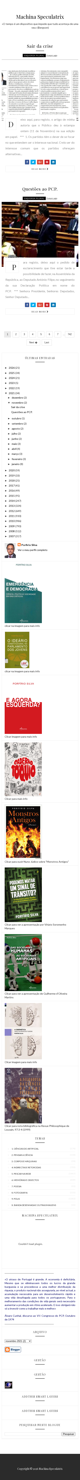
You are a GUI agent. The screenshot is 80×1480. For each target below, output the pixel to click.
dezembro (18, 397)
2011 (12, 516)
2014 (12, 500)
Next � (33, 342)
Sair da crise (40, 46)
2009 (12, 526)
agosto (16, 428)
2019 (12, 475)
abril (14, 448)
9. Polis (16, 1198)
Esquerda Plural (34, 55)
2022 (12, 388)
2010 (12, 521)
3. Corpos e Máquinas (24, 1161)
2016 (12, 490)
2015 (12, 495)
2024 (12, 377)
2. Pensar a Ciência (22, 1155)
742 (70, 334)
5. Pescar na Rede (21, 1173)
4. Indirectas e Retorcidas (26, 1167)
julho (15, 433)
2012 (12, 511)
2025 (12, 372)
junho (15, 438)
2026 (12, 367)
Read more (39, 168)
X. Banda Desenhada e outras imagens (34, 1205)
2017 (12, 485)
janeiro (16, 464)
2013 (12, 505)
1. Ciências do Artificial (25, 1148)
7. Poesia (16, 1186)
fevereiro (17, 459)
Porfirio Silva (29, 544)
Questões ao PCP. (40, 189)
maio (15, 443)
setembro (18, 423)
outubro (17, 418)
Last (46, 342)
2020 (12, 470)
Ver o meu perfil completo (32, 549)
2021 (12, 393)
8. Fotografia (20, 1192)
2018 (12, 480)
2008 (12, 531)
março (15, 453)
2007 (12, 536)
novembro (18, 402)
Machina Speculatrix (40, 16)
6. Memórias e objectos (25, 1180)
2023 (12, 382)
